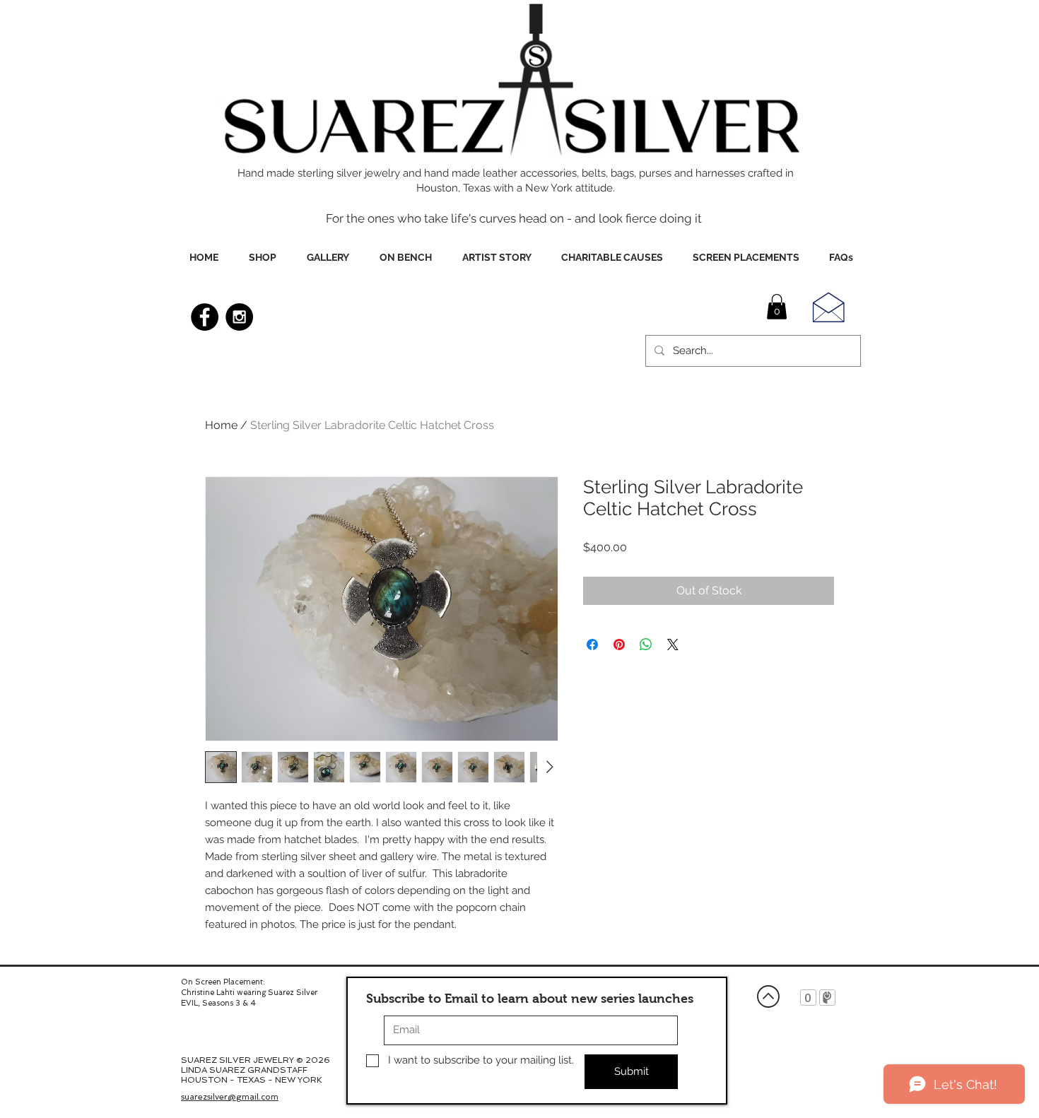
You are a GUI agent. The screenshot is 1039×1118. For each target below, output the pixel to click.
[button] (776, 306)
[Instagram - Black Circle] (239, 317)
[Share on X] (672, 644)
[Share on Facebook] (592, 644)
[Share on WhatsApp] (646, 644)
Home (221, 425)
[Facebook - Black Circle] (204, 317)
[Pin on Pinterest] (619, 644)
